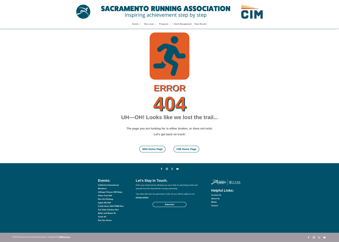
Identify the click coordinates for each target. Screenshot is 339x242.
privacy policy (142, 197)
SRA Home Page (152, 149)
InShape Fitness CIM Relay (110, 192)
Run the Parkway (105, 199)
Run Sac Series (105, 220)
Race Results (201, 24)
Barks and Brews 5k (107, 213)
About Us (215, 198)
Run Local (149, 24)
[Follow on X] (172, 169)
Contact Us (216, 195)
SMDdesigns (64, 237)
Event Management (183, 24)
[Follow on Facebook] (161, 169)
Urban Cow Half (105, 195)
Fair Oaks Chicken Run (108, 210)
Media (214, 202)
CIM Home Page (186, 149)
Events (135, 24)
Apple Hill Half (104, 203)
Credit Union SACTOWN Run (111, 206)
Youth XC (102, 217)
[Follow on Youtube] (177, 169)
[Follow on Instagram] (167, 169)
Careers (214, 205)
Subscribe (169, 204)
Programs (163, 24)
